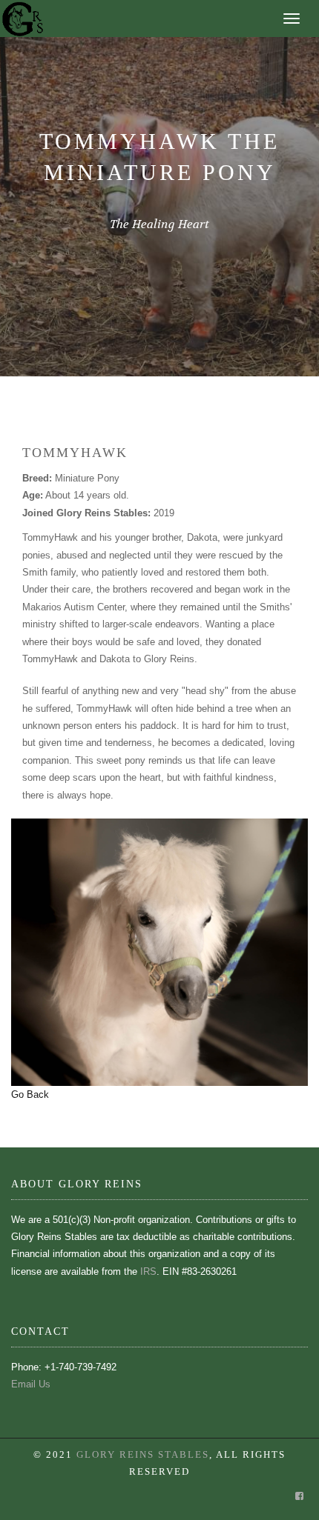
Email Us (30, 1384)
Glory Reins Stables (142, 1454)
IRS (148, 1271)
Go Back (30, 1094)
